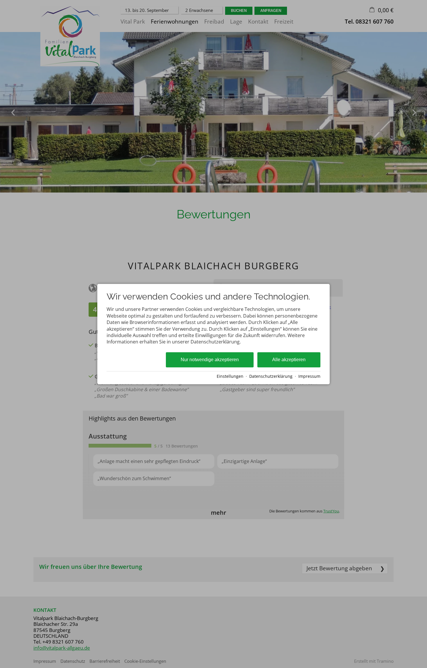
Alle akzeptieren (289, 359)
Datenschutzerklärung (271, 376)
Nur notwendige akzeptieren (210, 359)
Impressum (309, 376)
